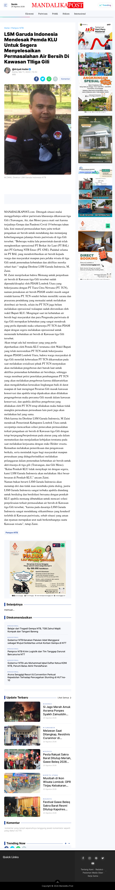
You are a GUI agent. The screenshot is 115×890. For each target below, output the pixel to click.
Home (7, 28)
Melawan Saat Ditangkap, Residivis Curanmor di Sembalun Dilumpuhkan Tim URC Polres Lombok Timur (56, 734)
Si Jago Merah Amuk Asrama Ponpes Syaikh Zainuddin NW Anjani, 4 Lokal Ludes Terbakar (56, 710)
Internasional (80, 13)
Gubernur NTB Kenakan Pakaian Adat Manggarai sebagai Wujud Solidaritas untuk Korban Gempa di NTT (37, 641)
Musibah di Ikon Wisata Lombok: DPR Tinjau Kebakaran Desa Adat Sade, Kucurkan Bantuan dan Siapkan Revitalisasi (57, 782)
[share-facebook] (36, 78)
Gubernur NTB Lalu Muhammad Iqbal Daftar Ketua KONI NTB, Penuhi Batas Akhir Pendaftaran (37, 664)
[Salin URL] (55, 78)
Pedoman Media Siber (93, 872)
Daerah (48, 704)
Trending (106, 5)
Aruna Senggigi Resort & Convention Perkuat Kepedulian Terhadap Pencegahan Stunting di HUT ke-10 (37, 677)
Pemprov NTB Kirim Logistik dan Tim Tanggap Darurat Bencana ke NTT (36, 653)
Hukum (66, 13)
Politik (55, 13)
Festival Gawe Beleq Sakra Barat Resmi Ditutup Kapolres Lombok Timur (56, 805)
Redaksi (99, 869)
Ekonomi (29, 13)
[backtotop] (57, 882)
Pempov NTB (12, 532)
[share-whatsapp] (49, 78)
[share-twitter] (42, 78)
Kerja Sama (93, 876)
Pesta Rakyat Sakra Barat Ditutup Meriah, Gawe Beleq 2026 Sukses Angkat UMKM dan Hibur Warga (57, 758)
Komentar (65, 79)
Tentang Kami (87, 869)
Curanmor (50, 727)
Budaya (48, 751)
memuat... (9, 609)
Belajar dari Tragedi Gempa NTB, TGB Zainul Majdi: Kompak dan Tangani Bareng (34, 630)
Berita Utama (51, 775)
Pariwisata (42, 13)
